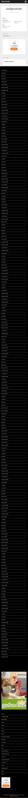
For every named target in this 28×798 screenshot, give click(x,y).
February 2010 (4, 465)
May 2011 (3, 422)
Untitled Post (5, 20)
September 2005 (4, 608)
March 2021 (3, 236)
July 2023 (3, 158)
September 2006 (4, 582)
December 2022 (4, 178)
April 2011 (3, 425)
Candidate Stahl (4, 716)
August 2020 (4, 253)
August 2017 (4, 336)
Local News (3, 742)
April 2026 (3, 78)
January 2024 (4, 141)
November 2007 (4, 542)
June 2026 (3, 73)
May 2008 (3, 525)
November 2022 (4, 181)
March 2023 (3, 170)
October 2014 (4, 385)
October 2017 (4, 330)
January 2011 (4, 433)
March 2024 (3, 136)
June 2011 (3, 419)
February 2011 (4, 430)
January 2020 (4, 267)
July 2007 (3, 553)
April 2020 (3, 262)
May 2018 (3, 313)
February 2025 (4, 104)
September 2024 (4, 118)
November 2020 (4, 244)
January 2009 (4, 502)
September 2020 (4, 250)
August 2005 (4, 611)
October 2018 (4, 299)
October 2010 (4, 442)
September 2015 (4, 376)
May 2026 (3, 75)
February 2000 (4, 654)
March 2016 (3, 365)
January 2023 (4, 176)
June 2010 (3, 453)
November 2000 (4, 642)
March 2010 (3, 462)
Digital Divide (4, 719)
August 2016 (4, 356)
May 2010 (3, 456)
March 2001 (3, 631)
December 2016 (4, 347)
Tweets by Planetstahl (9, 61)
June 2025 (3, 95)
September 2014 (4, 387)
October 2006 (4, 579)
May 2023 (3, 164)
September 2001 (4, 622)
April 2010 (3, 459)
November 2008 (4, 508)
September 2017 (4, 333)
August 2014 (4, 390)
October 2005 (4, 605)
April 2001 (3, 628)
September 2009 (4, 479)
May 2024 (3, 130)
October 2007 (4, 545)
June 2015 (3, 379)
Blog (3, 25)
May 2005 (3, 619)
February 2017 (4, 345)
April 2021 (3, 233)
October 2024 (4, 116)
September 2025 (4, 90)
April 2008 (3, 528)
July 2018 (3, 307)
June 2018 (3, 310)
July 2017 (3, 339)
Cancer (2, 713)
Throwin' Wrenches (5, 759)
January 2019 (4, 290)
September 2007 (4, 548)
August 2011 (4, 413)
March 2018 (3, 319)
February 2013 (4, 393)
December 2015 (4, 370)
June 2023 (3, 161)
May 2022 (3, 199)
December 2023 (4, 144)
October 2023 (4, 150)
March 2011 (3, 427)
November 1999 (4, 656)
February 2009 (4, 499)
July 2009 (3, 485)
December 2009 (4, 470)
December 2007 (4, 539)
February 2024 (4, 138)
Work (2, 773)
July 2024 (3, 124)
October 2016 (4, 350)
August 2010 (4, 448)
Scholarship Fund (4, 750)
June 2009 (3, 488)
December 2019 (4, 270)
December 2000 (4, 639)
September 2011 (4, 410)
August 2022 (4, 190)
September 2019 (4, 279)
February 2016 (4, 367)
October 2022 (4, 184)
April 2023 (3, 167)
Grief (2, 728)
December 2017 (4, 324)
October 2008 (4, 510)
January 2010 (4, 468)
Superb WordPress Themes (17, 795)
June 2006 (3, 591)
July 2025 (3, 93)
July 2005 (3, 614)
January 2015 (4, 382)
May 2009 (3, 490)
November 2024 (4, 113)
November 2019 (4, 273)
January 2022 (4, 207)
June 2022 (3, 196)
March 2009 (3, 496)
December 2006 (4, 573)
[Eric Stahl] (14, 50)
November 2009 (4, 473)
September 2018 (4, 302)
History (2, 733)
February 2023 (4, 173)
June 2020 (3, 259)
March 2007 (3, 565)
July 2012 (3, 396)
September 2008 (4, 513)
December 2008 (4, 505)
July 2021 (3, 224)
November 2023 (4, 147)
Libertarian (3, 739)
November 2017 (4, 327)
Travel (2, 765)
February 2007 (4, 568)
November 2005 (4, 602)
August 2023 (4, 156)
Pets (2, 748)
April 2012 (3, 405)
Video (2, 771)
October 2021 (4, 216)
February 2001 (4, 634)
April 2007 (3, 562)
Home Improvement (5, 736)
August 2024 (4, 121)
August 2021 (4, 221)
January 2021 (4, 239)
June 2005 (3, 616)
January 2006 (4, 599)
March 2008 (3, 530)
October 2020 (4, 247)
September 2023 (4, 153)
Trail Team (3, 762)
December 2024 (4, 110)
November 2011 (4, 407)
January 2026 (4, 84)
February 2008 (4, 533)
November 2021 (4, 213)
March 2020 (3, 264)
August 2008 (4, 516)
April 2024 (3, 133)
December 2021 (4, 210)
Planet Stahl (5, 1)
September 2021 (4, 219)
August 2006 (4, 585)
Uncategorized (4, 768)
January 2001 (4, 636)
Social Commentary (5, 753)
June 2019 (3, 284)
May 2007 (3, 559)
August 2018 (4, 304)
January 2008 (4, 536)
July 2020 (3, 256)
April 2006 (3, 596)
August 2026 (4, 70)
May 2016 (3, 362)
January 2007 (4, 571)
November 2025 (4, 87)
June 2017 (3, 342)
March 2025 (3, 101)
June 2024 (3, 127)
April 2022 (3, 201)
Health (2, 730)
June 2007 (3, 556)
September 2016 (4, 353)
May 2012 (3, 402)
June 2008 (3, 522)
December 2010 (4, 436)
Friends (2, 725)
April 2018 (3, 316)
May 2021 (3, 230)
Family (2, 722)
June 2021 (3, 227)
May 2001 (3, 625)
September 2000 (4, 648)
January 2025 (4, 107)
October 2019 (4, 276)
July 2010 (3, 450)
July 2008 (3, 519)
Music (2, 745)
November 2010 (4, 439)
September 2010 (4, 445)
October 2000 (4, 645)
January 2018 (4, 322)
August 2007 (4, 551)
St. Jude (3, 756)
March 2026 (3, 81)
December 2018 (4, 293)
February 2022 (4, 204)
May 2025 (3, 98)
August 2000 (4, 651)
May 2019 (3, 287)
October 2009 (4, 476)
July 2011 (3, 416)
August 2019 (4, 282)
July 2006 (3, 588)
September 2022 (4, 187)
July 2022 (3, 193)
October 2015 (4, 373)
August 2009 (4, 482)
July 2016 (3, 359)
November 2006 (4, 576)
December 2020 (4, 241)
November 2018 (4, 296)
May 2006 (3, 593)
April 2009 (3, 493)
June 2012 (3, 399)
